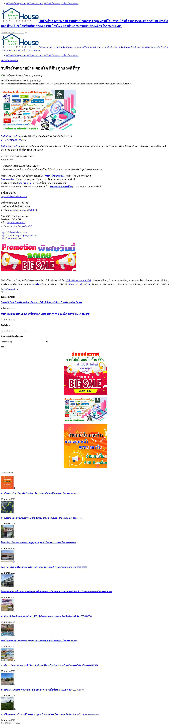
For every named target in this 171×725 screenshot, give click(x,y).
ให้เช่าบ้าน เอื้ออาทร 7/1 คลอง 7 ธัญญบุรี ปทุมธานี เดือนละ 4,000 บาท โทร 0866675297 (38, 542)
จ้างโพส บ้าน (24, 183)
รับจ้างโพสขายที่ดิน (54, 176)
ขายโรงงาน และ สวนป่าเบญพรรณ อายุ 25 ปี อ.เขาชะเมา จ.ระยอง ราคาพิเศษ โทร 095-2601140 (42, 518)
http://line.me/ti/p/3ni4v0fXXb (23, 210)
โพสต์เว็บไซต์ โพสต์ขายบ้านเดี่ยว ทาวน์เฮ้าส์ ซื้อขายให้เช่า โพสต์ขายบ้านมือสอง (41, 302)
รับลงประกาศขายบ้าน (79, 284)
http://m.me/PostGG (23, 226)
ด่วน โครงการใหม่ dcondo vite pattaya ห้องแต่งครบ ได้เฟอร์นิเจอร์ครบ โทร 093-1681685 (39, 641)
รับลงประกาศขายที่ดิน (61, 186)
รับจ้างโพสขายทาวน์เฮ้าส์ (78, 280)
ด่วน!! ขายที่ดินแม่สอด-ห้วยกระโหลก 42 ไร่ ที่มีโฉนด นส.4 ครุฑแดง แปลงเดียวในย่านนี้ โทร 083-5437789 (46, 616)
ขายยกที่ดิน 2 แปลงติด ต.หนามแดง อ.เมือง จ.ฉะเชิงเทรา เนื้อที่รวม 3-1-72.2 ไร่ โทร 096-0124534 (42, 690)
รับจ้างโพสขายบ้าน (9, 61)
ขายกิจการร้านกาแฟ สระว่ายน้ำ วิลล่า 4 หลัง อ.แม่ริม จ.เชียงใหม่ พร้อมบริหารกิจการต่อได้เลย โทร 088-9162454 (49, 665)
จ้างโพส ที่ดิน (39, 284)
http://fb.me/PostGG (16, 222)
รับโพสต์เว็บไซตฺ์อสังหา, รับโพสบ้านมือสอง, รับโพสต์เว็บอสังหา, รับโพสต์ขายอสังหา (42, 3)
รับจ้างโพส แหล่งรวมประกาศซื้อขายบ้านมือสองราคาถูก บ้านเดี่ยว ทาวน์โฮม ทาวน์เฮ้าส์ (45, 314)
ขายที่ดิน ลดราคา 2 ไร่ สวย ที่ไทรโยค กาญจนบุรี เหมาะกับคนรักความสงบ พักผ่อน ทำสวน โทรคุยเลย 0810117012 (50, 714)
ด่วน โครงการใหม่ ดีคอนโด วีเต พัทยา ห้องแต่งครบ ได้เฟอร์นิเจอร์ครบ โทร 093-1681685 (39, 493)
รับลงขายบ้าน (7, 179)
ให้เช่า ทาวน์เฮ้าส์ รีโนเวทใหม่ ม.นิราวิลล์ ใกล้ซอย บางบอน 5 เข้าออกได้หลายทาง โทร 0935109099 (44, 567)
